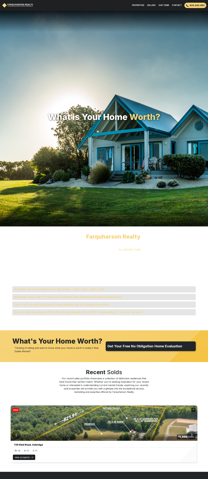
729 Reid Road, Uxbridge (28, 444)
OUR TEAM (163, 5)
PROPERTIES (138, 5)
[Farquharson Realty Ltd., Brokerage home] (18, 5)
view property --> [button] (24, 457)
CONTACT (177, 5)
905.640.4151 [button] (197, 5)
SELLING (151, 5)
